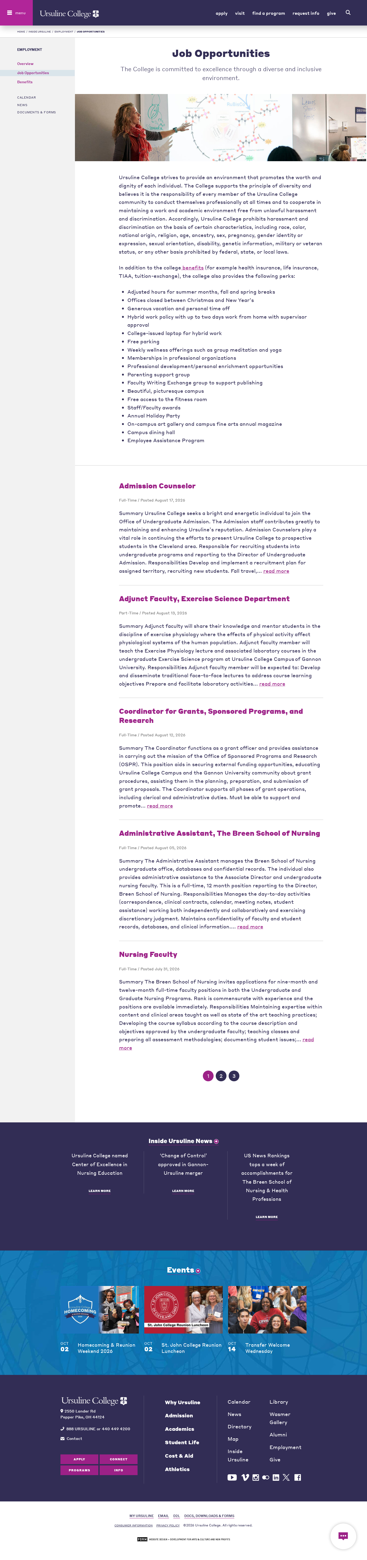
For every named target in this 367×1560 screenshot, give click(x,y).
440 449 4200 (116, 1428)
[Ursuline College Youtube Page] (233, 1477)
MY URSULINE (141, 1516)
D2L (176, 1516)
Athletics (177, 1469)
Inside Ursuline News (181, 1140)
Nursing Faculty (148, 954)
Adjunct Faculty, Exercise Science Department (204, 598)
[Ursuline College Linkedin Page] (276, 1477)
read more (276, 570)
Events (180, 1269)
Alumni (278, 1434)
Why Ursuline (182, 1402)
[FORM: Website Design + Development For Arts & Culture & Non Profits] (183, 1539)
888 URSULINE (81, 1428)
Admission (179, 1415)
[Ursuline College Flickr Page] (265, 1477)
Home (21, 31)
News (22, 105)
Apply (222, 13)
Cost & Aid (179, 1455)
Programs (79, 1470)
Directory (239, 1426)
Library (278, 1401)
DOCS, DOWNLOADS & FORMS (209, 1516)
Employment (64, 31)
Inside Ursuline (39, 31)
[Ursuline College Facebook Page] (297, 1477)
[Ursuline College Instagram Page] (256, 1477)
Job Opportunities (33, 73)
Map (233, 1438)
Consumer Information (133, 1525)
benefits (192, 267)
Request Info (306, 13)
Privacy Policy (168, 1525)
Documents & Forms (36, 112)
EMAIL (163, 1516)
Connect (119, 1459)
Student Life (182, 1442)
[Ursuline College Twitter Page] (287, 1477)
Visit (240, 13)
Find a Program (268, 13)
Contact (74, 1438)
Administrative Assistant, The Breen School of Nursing (219, 832)
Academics (179, 1428)
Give (331, 13)
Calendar (26, 97)
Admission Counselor (157, 485)
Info (118, 1470)
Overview (25, 64)
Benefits (25, 82)
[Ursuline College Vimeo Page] (245, 1477)
